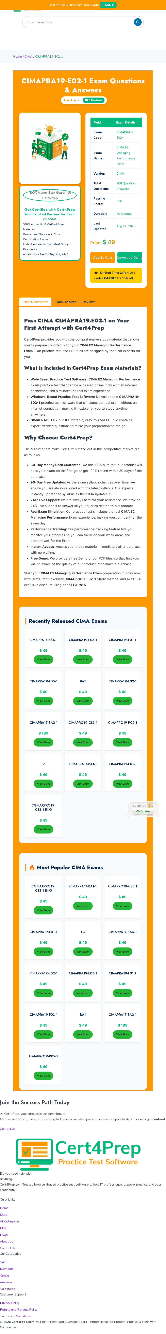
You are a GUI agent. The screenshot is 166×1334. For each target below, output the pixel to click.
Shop (3, 1215)
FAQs (4, 1235)
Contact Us (8, 1248)
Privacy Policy (9, 1303)
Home (17, 56)
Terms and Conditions (15, 1316)
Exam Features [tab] (65, 302)
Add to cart (102, 258)
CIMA (28, 56)
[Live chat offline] (143, 809)
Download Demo (129, 258)
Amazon (6, 1282)
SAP (3, 1262)
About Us (6, 1241)
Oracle (4, 1275)
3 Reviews (95, 100)
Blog (3, 1228)
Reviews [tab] (89, 302)
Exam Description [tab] (35, 302)
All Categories (10, 1221)
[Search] (138, 22)
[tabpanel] (83, 452)
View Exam (43, 659)
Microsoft (6, 1269)
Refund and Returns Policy (18, 1309)
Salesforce (7, 1289)
